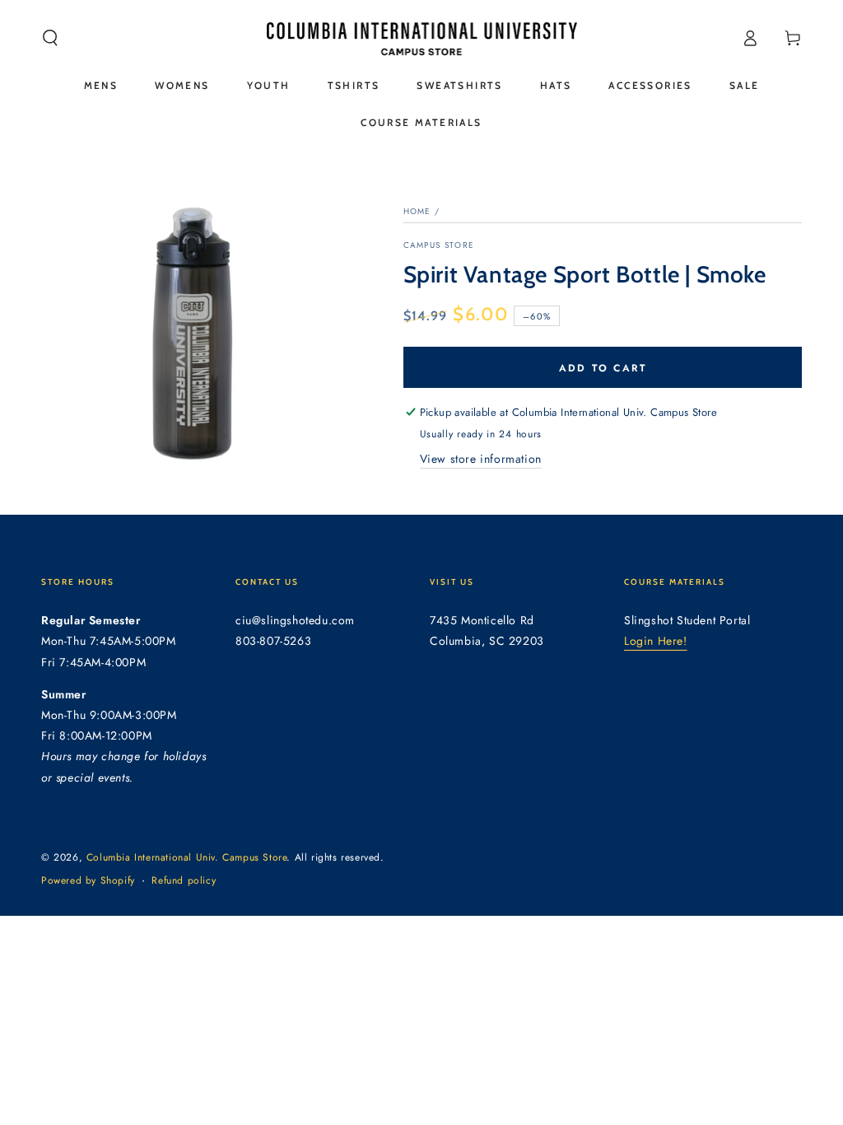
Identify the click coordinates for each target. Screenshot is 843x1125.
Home (417, 211)
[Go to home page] (422, 38)
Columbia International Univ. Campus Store (186, 857)
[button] (50, 38)
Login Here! (655, 641)
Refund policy (183, 881)
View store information (481, 458)
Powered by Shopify (88, 881)
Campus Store (439, 245)
